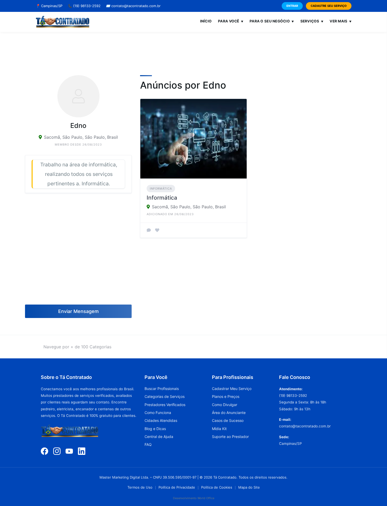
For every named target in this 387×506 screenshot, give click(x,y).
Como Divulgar (224, 404)
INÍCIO (206, 21)
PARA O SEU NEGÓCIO (272, 21)
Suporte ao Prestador (230, 436)
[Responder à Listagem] (149, 230)
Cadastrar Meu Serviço (231, 388)
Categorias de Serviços (165, 396)
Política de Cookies (216, 487)
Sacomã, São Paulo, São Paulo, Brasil (81, 137)
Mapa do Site (249, 487)
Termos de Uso (139, 487)
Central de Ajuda (159, 436)
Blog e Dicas (155, 428)
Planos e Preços (225, 396)
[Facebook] (44, 451)
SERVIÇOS (312, 21)
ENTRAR (292, 6)
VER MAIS (340, 21)
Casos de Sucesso (228, 420)
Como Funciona (158, 412)
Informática (161, 188)
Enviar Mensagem (78, 311)
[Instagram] (57, 451)
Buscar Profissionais (162, 388)
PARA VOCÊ (230, 21)
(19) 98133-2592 (84, 6)
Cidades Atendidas (161, 420)
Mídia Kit (219, 428)
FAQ (148, 444)
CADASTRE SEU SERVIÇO (329, 6)
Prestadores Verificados (165, 404)
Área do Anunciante (229, 412)
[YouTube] (69, 451)
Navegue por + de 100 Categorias (77, 346)
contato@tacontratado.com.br (133, 6)
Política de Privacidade (176, 487)
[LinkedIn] (81, 451)
